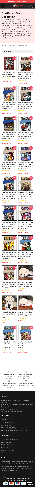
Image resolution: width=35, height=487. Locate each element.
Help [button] (31, 484)
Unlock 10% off (4, 478)
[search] (29, 6)
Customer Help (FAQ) (7, 450)
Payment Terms (6, 442)
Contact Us (4, 447)
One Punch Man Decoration (17, 46)
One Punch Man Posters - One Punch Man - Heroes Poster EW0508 (9, 74)
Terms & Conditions (7, 422)
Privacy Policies (6, 425)
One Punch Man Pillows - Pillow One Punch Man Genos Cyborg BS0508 (25, 284)
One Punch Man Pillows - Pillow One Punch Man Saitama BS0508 (25, 314)
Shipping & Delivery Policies (9, 439)
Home (4, 46)
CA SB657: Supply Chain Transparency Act (14, 430)
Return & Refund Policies (8, 445)
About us (4, 419)
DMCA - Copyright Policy (8, 428)
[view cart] (32, 6)
